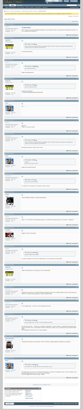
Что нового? (19, 5)
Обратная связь (57, 403)
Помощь (66, 1)
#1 (77, 24)
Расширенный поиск (74, 7)
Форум (12, 5)
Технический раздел (15, 11)
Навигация (44, 7)
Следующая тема (46, 384)
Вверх (76, 403)
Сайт (6, 5)
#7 (77, 133)
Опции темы (74, 21)
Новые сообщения (20, 7)
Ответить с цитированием (73, 35)
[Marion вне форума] (9, 201)
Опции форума (38, 7)
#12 (77, 227)
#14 (77, 264)
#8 (77, 153)
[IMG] (26, 393)
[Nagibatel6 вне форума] (9, 47)
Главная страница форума (10, 7)
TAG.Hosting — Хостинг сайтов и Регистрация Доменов (41, 406)
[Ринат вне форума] (9, 109)
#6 (77, 120)
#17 (77, 313)
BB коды (27, 390)
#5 (77, 100)
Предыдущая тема (37, 384)
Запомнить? (50, 2)
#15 (77, 286)
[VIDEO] (27, 394)
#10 (77, 191)
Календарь (31, 7)
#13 (77, 246)
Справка (27, 7)
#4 (77, 78)
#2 (77, 37)
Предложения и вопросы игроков (29, 11)
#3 (77, 59)
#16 (77, 300)
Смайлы (27, 391)
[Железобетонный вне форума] (9, 345)
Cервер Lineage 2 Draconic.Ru (68, 403)
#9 (77, 173)
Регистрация (74, 1)
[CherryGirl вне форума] (9, 235)
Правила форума (29, 398)
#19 (77, 358)
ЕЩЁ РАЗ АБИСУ (11, 19)
